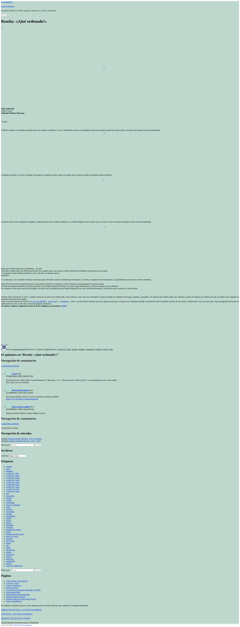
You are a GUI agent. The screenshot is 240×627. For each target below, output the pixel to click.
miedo (8, 548)
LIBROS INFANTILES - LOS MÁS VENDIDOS (21, 610)
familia (8, 518)
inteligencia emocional (15, 534)
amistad (9, 466)
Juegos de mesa (12, 588)
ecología (9, 509)
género (8, 523)
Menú (4, 15)
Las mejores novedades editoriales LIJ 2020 (23, 590)
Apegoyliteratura (7, 6)
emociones (10, 512)
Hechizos (64, 301)
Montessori (10, 550)
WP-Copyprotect (26, 625)
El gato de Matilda (38, 301)
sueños (8, 563)
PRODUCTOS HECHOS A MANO (15, 618)
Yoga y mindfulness (14, 601)
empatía (9, 514)
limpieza (81, 349)
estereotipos (10, 516)
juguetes (9, 539)
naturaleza (90, 349)
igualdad (9, 527)
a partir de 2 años (13, 476)
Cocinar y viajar (12, 583)
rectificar (98, 349)
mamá (8, 543)
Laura (14, 374)
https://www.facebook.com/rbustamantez (22, 399)
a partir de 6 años (13, 485)
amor (8, 469)
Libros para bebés (13, 592)
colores (9, 500)
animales (9, 471)
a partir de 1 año (12, 473)
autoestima (10, 496)
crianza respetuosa (13, 505)
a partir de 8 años (13, 489)
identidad (9, 525)
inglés (8, 532)
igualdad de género (13, 530)
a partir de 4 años (13, 480)
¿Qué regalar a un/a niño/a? (17, 581)
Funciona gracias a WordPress (26, 622)
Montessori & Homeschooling (18, 594)
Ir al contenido (6, 2)
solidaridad (10, 561)
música (9, 552)
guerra (8, 521)
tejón (111, 349)
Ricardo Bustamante (20, 390)
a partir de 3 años (64, 349)
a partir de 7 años (13, 487)
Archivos (4, 456)
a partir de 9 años (13, 491)
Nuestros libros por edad (15, 597)
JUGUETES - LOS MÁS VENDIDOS (16, 614)
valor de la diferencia (14, 566)
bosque (75, 349)
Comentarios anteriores (10, 366)
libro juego (10, 541)
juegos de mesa (12, 536)
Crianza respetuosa (13, 585)
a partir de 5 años (13, 482)
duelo (8, 507)
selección (9, 559)
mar (7, 545)
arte (7, 494)
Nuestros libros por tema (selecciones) (21, 599)
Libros (47, 349)
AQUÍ (63, 306)
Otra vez (52, 301)
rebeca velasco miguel (21, 407)
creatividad (10, 503)
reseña (105, 349)
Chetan (16, 625)
